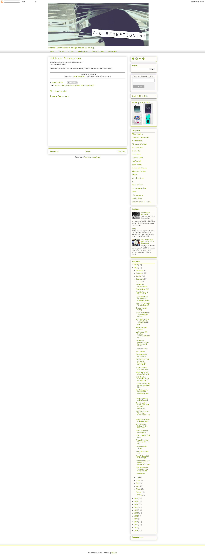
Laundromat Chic (141, 349)
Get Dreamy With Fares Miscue (141, 355)
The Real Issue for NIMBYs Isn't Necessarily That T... (142, 392)
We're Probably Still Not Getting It (142, 457)
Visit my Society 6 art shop (141, 102)
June (138, 480)
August (138, 282)
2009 (136, 528)
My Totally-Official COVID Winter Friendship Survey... (143, 298)
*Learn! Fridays (137, 141)
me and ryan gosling (139, 188)
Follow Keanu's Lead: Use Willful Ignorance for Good (143, 462)
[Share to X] (72, 82)
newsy (134, 191)
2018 (136, 501)
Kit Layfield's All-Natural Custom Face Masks (142, 426)
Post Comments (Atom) (92, 157)
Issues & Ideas (112, 51)
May (137, 483)
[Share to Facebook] (74, 82)
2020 (136, 268)
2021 (136, 265)
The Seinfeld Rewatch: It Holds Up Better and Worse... (142, 343)
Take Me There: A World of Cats (142, 293)
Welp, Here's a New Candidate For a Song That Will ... (142, 469)
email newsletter (79, 76)
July (137, 477)
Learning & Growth (98, 51)
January (139, 495)
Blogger (114, 553)
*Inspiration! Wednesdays (140, 137)
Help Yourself (136, 161)
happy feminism (137, 185)
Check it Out (136, 151)
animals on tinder (138, 178)
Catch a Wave (140, 474)
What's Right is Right (87, 85)
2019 (136, 498)
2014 (136, 513)
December (140, 270)
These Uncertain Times (141, 447)
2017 (136, 504)
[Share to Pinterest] (76, 82)
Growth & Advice (137, 158)
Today (134, 229)
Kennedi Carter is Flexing (141, 309)
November (140, 273)
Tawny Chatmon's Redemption (142, 431)
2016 (136, 507)
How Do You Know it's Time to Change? (143, 304)
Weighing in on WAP (142, 289)
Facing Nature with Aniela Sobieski (142, 399)
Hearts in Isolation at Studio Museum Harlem (142, 314)
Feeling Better (136, 154)
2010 (136, 525)
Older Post (121, 151)
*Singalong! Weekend (139, 144)
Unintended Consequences (141, 285)
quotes (67, 85)
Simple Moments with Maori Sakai (142, 368)
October (139, 276)
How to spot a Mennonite (145, 213)
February (139, 492)
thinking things (75, 85)
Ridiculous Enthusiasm (139, 168)
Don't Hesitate (140, 352)
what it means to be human (141, 202)
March (138, 489)
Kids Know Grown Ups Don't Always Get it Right (143, 385)
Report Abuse (138, 537)
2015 (136, 510)
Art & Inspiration (83, 51)
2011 (136, 522)
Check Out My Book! (138, 96)
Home (52, 51)
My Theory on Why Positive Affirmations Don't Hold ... (143, 334)
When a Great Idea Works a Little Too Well (142, 442)
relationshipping (137, 195)
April (138, 486)
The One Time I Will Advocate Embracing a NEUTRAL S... (142, 361)
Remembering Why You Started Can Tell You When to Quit (142, 321)
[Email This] (68, 82)
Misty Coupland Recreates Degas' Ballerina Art (142, 378)
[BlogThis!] (70, 82)
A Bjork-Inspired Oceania (141, 328)
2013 (136, 516)
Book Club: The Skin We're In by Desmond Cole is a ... (143, 413)
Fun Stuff (71, 51)
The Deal (61, 51)
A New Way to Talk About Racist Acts (142, 373)
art (133, 181)
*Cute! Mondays (137, 134)
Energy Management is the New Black (143, 420)
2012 (136, 519)
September (140, 279)
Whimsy (134, 174)
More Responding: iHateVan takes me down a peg (147, 241)
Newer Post (54, 151)
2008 (136, 530)
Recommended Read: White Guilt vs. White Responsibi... (142, 405)
